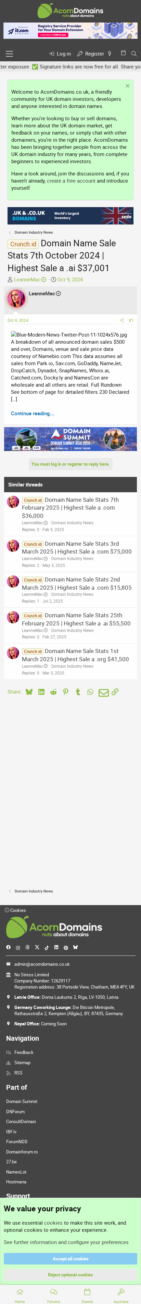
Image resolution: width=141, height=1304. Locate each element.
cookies (53, 1222)
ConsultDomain (21, 1121)
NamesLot (16, 1172)
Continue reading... (32, 413)
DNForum (15, 1111)
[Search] (134, 53)
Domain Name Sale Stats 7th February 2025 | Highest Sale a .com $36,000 (70, 508)
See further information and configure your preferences (66, 1242)
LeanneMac (27, 279)
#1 (131, 320)
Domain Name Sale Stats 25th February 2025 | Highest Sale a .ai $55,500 (76, 619)
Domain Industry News (72, 522)
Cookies (17, 910)
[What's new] (110, 53)
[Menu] (9, 54)
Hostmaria (16, 1182)
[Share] (121, 320)
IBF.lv (11, 1132)
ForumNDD (17, 1141)
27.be (11, 1162)
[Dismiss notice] (127, 86)
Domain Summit (21, 1101)
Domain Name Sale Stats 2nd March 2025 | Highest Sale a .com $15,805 (77, 583)
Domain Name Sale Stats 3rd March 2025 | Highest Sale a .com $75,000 (77, 548)
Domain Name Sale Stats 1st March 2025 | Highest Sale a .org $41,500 (75, 655)
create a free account (71, 180)
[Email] (102, 693)
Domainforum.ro (22, 1152)
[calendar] (124, 52)
